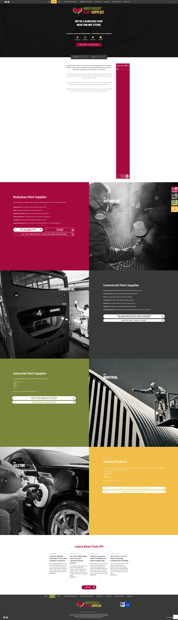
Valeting (106, 1)
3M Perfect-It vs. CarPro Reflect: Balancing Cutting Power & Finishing (119, 558)
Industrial (98, 1)
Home (53, 1)
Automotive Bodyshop (70, 1)
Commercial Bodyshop (86, 1)
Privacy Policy (93, 612)
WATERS (173, 617)
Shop (48, 1)
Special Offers (116, 1)
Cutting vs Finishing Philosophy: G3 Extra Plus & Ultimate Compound (58, 558)
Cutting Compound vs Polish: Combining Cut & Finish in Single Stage (98, 558)
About (60, 1)
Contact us (127, 1)
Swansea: (80, 57)
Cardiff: (98, 57)
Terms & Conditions (85, 612)
